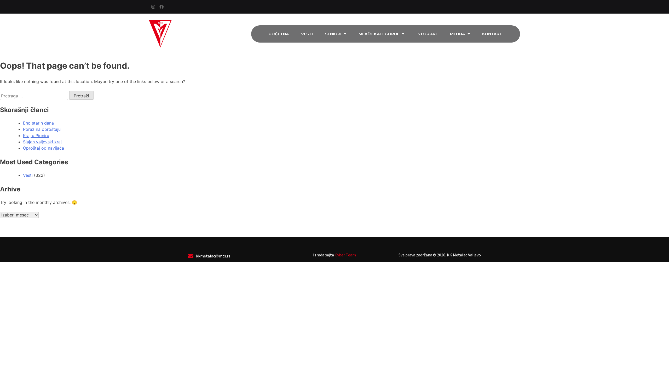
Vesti (307, 33)
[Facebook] (161, 7)
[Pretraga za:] (34, 95)
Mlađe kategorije (379, 33)
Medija (457, 33)
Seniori (333, 33)
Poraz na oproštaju (42, 129)
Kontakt (492, 33)
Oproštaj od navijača (43, 148)
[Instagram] (153, 7)
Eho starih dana (38, 123)
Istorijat (427, 33)
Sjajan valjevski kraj (42, 141)
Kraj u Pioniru (36, 135)
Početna (279, 33)
